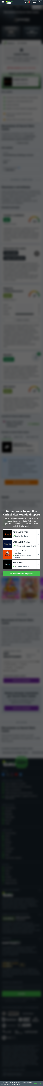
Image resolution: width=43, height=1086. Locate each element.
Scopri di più (16, 1084)
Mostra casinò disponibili (23, 573)
